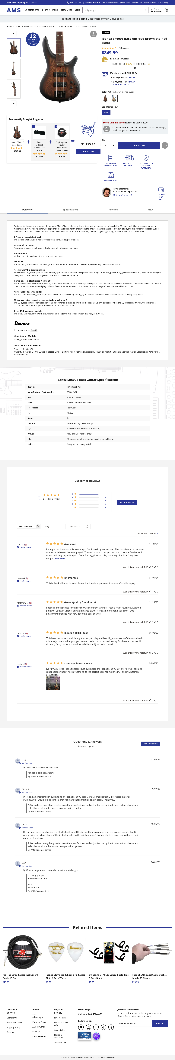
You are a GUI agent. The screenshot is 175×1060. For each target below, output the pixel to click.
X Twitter (111, 1027)
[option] (105, 98)
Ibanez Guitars (30, 26)
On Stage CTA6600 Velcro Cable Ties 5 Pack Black (109, 976)
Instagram (88, 1027)
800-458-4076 (95, 1014)
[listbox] (135, 99)
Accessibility (59, 1030)
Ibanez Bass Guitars (47, 26)
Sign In (158, 10)
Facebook (96, 1027)
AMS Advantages (37, 1015)
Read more (60, 558)
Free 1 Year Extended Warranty (156, 3)
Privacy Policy (60, 1017)
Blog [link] (77, 9)
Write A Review (127, 502)
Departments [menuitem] (32, 9)
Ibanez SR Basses (65, 26)
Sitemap (36, 1031)
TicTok (103, 1027)
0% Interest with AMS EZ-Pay (124, 73)
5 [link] (115, 48)
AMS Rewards (38, 1026)
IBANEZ (33, 330)
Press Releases (39, 1036)
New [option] (106, 112)
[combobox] (115, 10)
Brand (18, 26)
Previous (5, 953)
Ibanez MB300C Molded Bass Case (39, 146)
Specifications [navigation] (70, 209)
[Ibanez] (22, 327)
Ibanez (106, 32)
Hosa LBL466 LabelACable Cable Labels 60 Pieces (149, 976)
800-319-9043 (123, 195)
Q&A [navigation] (150, 209)
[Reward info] (149, 64)
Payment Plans (39, 1022)
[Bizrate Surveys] (87, 1038)
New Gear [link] (66, 9)
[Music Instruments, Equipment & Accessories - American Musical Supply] (14, 10)
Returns (10, 1032)
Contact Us (12, 1017)
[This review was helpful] (150, 567)
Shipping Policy (13, 1027)
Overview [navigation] (27, 209)
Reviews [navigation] (113, 209)
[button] (166, 10)
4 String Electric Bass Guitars (26, 339)
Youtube (81, 1027)
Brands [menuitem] (46, 9)
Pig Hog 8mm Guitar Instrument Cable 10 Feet (62, 146)
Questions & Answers (87, 741)
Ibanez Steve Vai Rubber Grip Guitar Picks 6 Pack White (65, 976)
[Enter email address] (137, 1023)
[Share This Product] (93, 34)
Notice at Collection (58, 1036)
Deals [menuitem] (55, 9)
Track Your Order (14, 1022)
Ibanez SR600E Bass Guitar (17, 143)
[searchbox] (26, 526)
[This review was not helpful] (155, 567)
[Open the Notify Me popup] (106, 129)
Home (9, 26)
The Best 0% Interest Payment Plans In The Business (122, 3)
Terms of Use (60, 1042)
